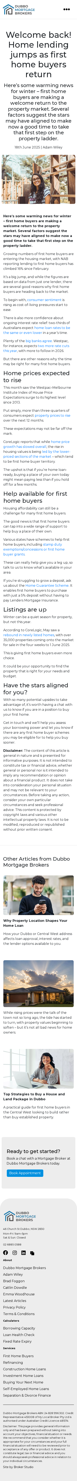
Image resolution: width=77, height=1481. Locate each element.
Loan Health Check (18, 1335)
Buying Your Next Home (23, 1382)
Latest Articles (14, 1301)
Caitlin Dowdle (15, 1288)
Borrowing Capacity (19, 1328)
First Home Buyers (18, 1356)
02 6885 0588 (12, 1244)
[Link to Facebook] (6, 1253)
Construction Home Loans (24, 1369)
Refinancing (13, 1363)
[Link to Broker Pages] (32, 1253)
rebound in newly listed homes (28, 635)
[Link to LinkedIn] (24, 1253)
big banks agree (39, 341)
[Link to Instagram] (15, 1253)
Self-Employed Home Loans (26, 1389)
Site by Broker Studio (18, 1467)
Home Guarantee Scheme (47, 586)
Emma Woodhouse (19, 1294)
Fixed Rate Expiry (17, 1341)
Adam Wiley (13, 1274)
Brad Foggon (14, 1281)
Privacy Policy (14, 1307)
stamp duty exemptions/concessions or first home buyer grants (34, 549)
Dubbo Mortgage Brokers (24, 1268)
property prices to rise (52, 415)
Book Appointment (25, 1173)
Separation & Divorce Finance (27, 1395)
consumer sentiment (44, 300)
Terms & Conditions (18, 1314)
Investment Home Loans (23, 1376)
